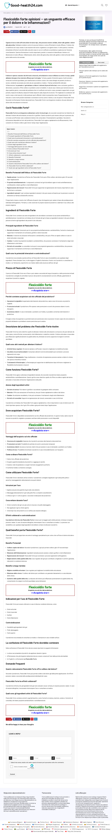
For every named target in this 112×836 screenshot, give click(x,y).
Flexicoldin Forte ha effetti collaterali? (21, 166)
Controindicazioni (14, 161)
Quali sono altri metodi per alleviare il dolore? (22, 142)
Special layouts (72, 5)
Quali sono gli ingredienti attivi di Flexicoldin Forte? (25, 168)
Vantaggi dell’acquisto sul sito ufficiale (20, 147)
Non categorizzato (86, 107)
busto (82, 110)
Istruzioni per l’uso (14, 151)
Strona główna (7, 13)
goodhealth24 (9, 27)
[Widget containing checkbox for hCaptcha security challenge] (22, 766)
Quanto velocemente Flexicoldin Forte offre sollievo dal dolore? (29, 163)
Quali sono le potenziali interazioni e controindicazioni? (25, 138)
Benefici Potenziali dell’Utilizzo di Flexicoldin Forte (24, 134)
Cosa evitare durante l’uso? (17, 153)
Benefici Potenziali (15, 157)
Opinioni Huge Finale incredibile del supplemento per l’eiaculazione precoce (93, 66)
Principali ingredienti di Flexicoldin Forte (20, 136)
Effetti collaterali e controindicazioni (20, 155)
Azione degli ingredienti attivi (17, 144)
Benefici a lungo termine (16, 159)
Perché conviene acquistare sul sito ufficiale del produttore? (27, 140)
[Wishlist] (106, 5)
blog (82, 114)
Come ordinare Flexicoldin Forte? (18, 149)
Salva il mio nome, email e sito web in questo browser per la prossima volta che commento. (37, 762)
